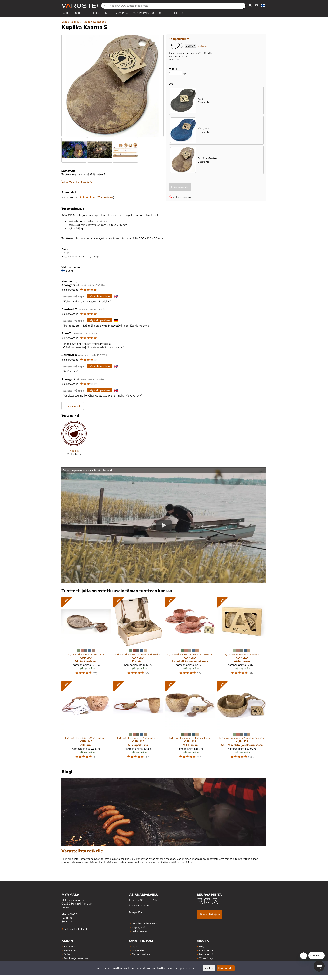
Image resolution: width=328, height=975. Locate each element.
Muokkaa (209, 968)
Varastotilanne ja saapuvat (77, 181)
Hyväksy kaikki (225, 968)
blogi (95, 13)
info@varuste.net (139, 905)
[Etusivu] (80, 6)
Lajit (65, 13)
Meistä (178, 13)
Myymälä (121, 13)
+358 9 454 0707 (146, 900)
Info (107, 13)
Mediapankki (206, 954)
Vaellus (75, 21)
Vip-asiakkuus (139, 950)
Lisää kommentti (72, 405)
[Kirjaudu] (250, 6)
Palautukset (70, 946)
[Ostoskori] (256, 6)
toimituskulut (203, 46)
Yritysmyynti (138, 927)
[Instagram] (207, 901)
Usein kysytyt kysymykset (145, 923)
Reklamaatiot (71, 950)
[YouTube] (215, 901)
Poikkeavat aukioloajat (75, 929)
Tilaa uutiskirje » (210, 914)
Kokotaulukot (206, 950)
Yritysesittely (206, 958)
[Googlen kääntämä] (73, 296)
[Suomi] (263, 6)
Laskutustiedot (139, 931)
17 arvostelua (105, 197)
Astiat (87, 21)
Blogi (201, 946)
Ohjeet (67, 954)
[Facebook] (200, 901)
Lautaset (99, 21)
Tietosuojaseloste (141, 954)
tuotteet (80, 13)
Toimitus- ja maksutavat (76, 958)
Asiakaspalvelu (143, 13)
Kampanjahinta (179, 39)
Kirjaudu (136, 946)
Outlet (164, 13)
